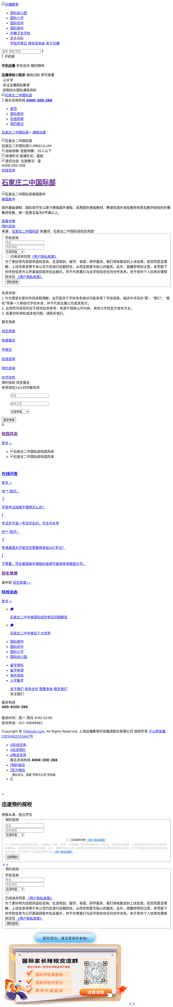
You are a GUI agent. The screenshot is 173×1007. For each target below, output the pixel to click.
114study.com (34, 731)
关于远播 (52, 43)
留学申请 (17, 670)
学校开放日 (18, 43)
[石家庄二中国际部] (17, 95)
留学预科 (17, 665)
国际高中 (17, 28)
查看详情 (8, 221)
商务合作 (31, 689)
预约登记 (17, 124)
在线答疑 (17, 119)
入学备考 (17, 680)
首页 (13, 109)
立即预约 (12, 857)
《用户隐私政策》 (44, 256)
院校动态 (10, 592)
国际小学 (17, 18)
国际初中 (17, 23)
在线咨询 (8, 170)
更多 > (7, 443)
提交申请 (8, 420)
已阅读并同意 (34, 256)
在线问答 (10, 473)
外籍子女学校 (20, 33)
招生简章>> (22, 582)
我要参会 (46, 689)
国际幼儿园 (18, 13)
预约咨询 (8, 226)
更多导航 (17, 38)
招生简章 (10, 573)
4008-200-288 (39, 100)
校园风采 (10, 433)
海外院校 (17, 675)
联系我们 (60, 689)
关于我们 (17, 689)
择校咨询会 (36, 43)
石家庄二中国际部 (15, 132)
